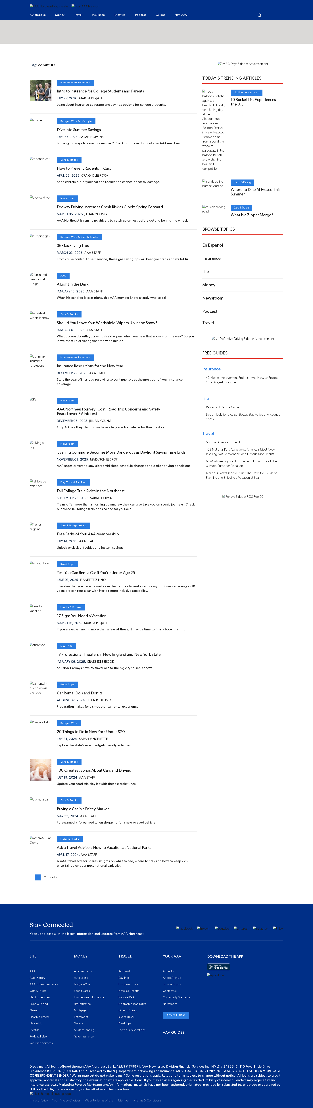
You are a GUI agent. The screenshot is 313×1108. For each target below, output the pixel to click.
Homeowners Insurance (75, 82)
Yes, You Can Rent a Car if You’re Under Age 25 (96, 573)
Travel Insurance (84, 1036)
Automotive (38, 14)
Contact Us (169, 990)
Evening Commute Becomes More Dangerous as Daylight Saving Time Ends (121, 452)
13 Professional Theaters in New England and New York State (109, 655)
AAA (63, 276)
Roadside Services (41, 1043)
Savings (79, 1023)
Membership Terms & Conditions (139, 1100)
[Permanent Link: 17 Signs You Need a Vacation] (40, 611)
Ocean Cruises (127, 1010)
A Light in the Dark (72, 284)
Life (33, 956)
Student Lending (84, 1030)
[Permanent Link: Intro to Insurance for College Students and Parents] (40, 99)
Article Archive (172, 977)
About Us (168, 971)
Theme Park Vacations (131, 1030)
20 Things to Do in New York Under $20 (91, 732)
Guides (160, 14)
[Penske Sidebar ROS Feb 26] (242, 496)
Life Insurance (82, 1003)
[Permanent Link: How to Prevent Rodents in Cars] (39, 159)
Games (34, 1010)
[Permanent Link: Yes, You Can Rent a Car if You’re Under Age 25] (39, 563)
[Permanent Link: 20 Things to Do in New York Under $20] (40, 722)
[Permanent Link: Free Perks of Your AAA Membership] (40, 529)
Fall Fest (81, 482)
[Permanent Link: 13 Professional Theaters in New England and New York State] (37, 645)
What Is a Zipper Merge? (252, 215)
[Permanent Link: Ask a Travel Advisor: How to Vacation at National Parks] (40, 842)
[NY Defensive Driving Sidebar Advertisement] (243, 339)
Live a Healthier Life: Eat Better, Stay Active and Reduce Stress (243, 417)
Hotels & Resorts (128, 990)
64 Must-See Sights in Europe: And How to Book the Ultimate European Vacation (241, 464)
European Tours (128, 984)
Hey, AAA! (181, 14)
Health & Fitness (71, 607)
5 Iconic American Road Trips (225, 442)
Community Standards (176, 997)
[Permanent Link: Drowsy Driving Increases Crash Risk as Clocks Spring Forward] (40, 197)
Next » (53, 877)
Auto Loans (81, 977)
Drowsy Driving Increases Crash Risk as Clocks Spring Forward (110, 207)
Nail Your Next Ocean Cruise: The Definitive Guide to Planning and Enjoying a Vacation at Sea (241, 475)
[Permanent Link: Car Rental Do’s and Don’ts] (40, 692)
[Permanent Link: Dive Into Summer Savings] (36, 120)
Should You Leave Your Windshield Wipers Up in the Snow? (107, 323)
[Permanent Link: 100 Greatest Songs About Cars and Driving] (40, 778)
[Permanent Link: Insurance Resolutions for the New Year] (40, 365)
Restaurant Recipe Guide (222, 407)
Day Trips (66, 482)
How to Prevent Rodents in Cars (84, 168)
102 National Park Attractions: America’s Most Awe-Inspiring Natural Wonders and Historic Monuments (240, 452)
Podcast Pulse (38, 1036)
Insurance (98, 14)
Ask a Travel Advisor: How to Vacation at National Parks (105, 848)
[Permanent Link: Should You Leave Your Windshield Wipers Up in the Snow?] (40, 318)
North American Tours (247, 92)
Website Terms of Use (99, 1100)
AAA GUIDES (174, 1032)
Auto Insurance (83, 971)
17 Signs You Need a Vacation (81, 616)
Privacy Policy (39, 1100)
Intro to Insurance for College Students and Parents (100, 91)
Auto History (37, 977)
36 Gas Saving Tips (73, 246)
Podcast (140, 14)
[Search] (259, 15)
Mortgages (81, 1010)
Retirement (81, 1017)
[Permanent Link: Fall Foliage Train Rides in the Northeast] (40, 486)
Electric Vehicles (40, 997)
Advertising (176, 1015)
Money (60, 14)
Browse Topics (172, 984)
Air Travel (124, 971)
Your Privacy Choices (66, 1100)
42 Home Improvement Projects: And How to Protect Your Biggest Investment (242, 380)
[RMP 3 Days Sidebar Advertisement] (243, 64)
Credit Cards (82, 990)
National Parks (69, 839)
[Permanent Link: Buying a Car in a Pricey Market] (39, 799)
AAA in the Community (44, 984)
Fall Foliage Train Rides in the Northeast (91, 491)
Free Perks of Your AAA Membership (88, 534)
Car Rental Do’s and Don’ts (80, 693)
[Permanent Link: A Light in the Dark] (40, 284)
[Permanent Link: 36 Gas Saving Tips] (40, 236)
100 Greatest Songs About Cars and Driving (94, 770)
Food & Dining (242, 182)
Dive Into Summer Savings (79, 130)
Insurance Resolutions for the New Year (90, 366)
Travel (78, 14)
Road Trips (67, 564)
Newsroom (67, 198)
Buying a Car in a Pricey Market (83, 809)
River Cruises (126, 1017)
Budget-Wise (68, 121)
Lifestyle (120, 14)
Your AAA (172, 956)
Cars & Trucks (69, 160)
